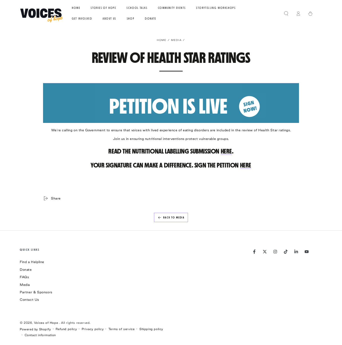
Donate (26, 269)
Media (176, 40)
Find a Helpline (32, 262)
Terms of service (121, 329)
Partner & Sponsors (36, 292)
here (226, 151)
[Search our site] (286, 13)
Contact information (40, 335)
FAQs (24, 277)
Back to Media (173, 217)
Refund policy (66, 329)
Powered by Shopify (35, 329)
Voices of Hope (46, 322)
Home (161, 40)
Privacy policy (93, 329)
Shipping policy (151, 329)
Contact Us (29, 299)
